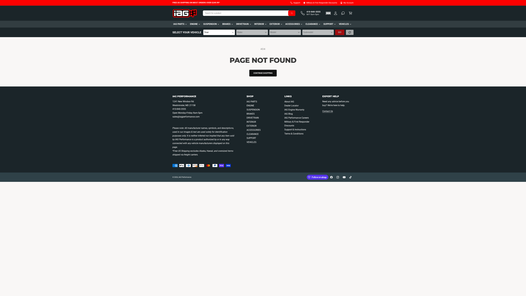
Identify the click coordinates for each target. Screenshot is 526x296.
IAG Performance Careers (296, 117)
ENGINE (194, 24)
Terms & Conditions (293, 133)
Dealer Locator (291, 105)
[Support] (343, 13)
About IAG (289, 101)
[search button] (291, 13)
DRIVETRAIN (242, 24)
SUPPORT (328, 24)
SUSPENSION (210, 24)
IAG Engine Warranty (294, 109)
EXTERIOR (275, 24)
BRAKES (226, 24)
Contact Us (327, 111)
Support (296, 3)
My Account (348, 3)
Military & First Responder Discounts (321, 3)
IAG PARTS (178, 24)
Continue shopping (263, 73)
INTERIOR (259, 24)
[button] (329, 13)
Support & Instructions (295, 129)
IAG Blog (288, 114)
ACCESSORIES (292, 24)
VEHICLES (344, 24)
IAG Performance (185, 177)
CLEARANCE (311, 24)
